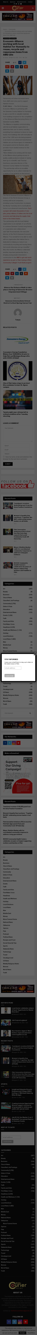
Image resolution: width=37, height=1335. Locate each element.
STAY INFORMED (11, 659)
